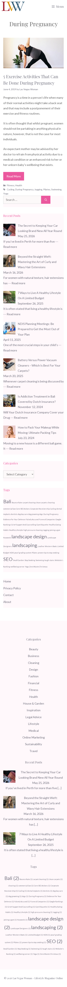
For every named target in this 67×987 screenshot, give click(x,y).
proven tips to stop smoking (48, 553)
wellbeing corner (18, 567)
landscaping (24, 545)
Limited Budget (35, 935)
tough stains (49, 560)
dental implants (35, 891)
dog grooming (33, 514)
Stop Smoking (30, 560)
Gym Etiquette (42, 525)
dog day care (23, 514)
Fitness (10, 185)
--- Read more (16, 283)
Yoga (5, 193)
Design (33, 669)
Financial (33, 683)
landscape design (29, 536)
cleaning (51, 502)
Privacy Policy (12, 588)
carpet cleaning (29, 502)
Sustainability (33, 744)
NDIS (12, 553)
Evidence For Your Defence (14, 519)
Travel (33, 751)
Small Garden (18, 560)
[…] (59, 788)
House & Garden (33, 703)
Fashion (33, 676)
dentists (14, 514)
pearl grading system (22, 553)
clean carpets (41, 502)
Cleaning (33, 663)
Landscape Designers (20, 928)
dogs (41, 514)
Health (18, 185)
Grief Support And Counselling (23, 525)
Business (33, 656)
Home (7, 581)
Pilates (46, 189)
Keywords (7, 538)
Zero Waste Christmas (38, 567)
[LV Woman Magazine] (13, 6)
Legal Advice (33, 717)
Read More (14, 176)
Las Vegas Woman (22, 978)
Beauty (33, 649)
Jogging (38, 189)
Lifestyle (33, 724)
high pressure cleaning (33, 530)
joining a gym (55, 530)
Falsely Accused (32, 519)
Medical (33, 730)
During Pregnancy (24, 189)
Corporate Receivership (40, 509)
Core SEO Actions (23, 509)
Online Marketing (33, 737)
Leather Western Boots (47, 546)
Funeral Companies (47, 519)
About (7, 602)
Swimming (56, 189)
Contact (8, 595)
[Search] (45, 200)
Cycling (10, 189)
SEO (8, 559)
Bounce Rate (17, 502)
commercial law (9, 509)
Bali (7, 501)
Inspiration (33, 710)
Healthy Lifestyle (16, 530)
